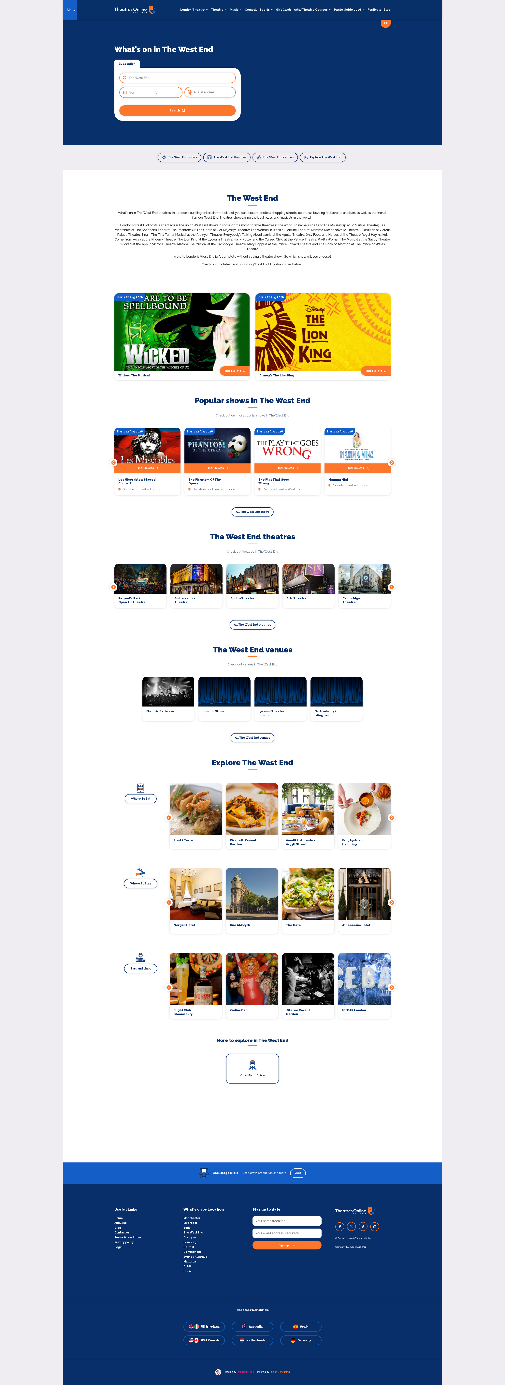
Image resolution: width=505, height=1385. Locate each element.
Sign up (189, 728)
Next (392, 462)
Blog (387, 9)
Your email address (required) (176, 682)
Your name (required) (170, 703)
